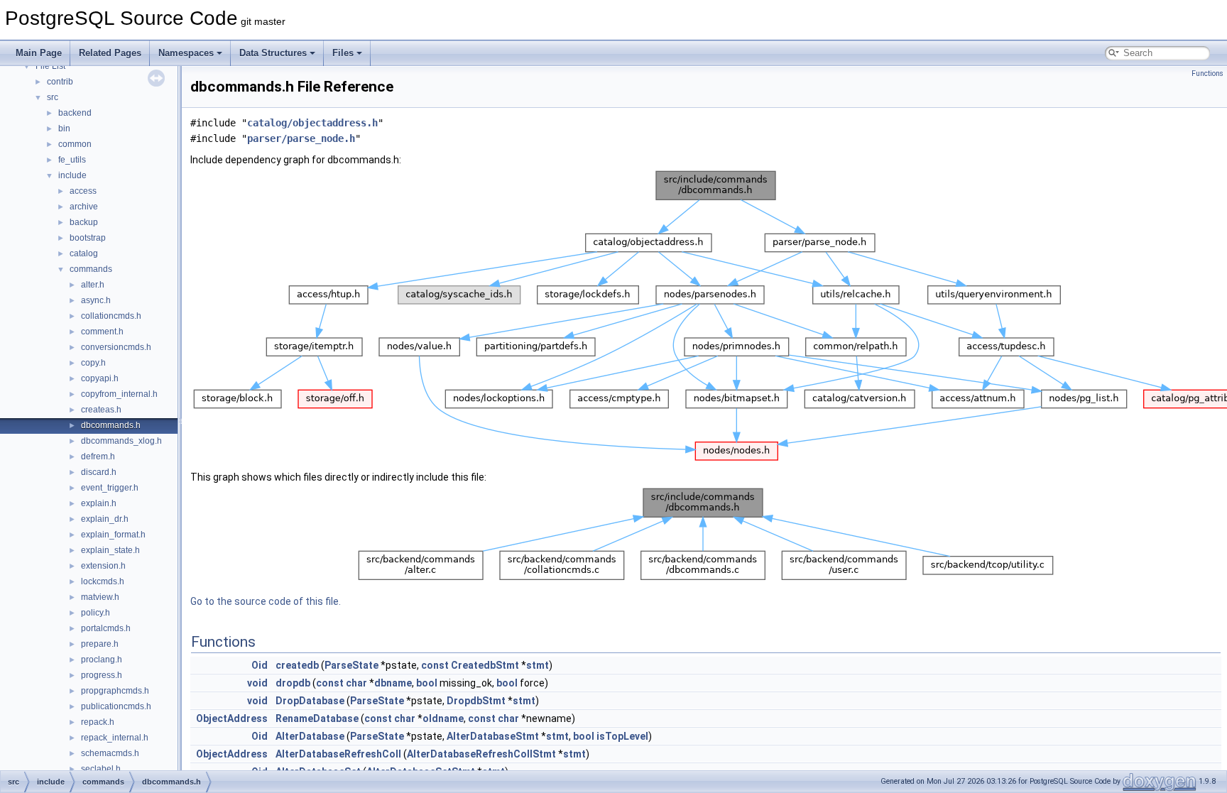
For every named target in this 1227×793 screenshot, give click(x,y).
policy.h (95, 613)
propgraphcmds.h (115, 691)
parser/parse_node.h (301, 138)
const (435, 665)
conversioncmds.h (116, 347)
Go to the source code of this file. (265, 601)
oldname (443, 718)
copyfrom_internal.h (119, 394)
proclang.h (101, 660)
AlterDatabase (310, 736)
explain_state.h (110, 550)
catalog (84, 253)
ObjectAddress (232, 718)
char (356, 683)
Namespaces (186, 53)
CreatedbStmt (485, 665)
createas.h (101, 410)
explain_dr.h (105, 519)
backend (75, 113)
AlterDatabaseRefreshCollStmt (481, 754)
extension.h (103, 566)
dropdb (293, 683)
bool (426, 683)
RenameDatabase (317, 718)
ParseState (351, 665)
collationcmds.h (111, 316)
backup (84, 222)
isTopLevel (622, 736)
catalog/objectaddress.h (312, 122)
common (75, 144)
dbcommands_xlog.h (121, 441)
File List (50, 66)
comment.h (102, 332)
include (72, 175)
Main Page (39, 53)
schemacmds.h (110, 753)
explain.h (98, 503)
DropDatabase (310, 700)
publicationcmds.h (116, 706)
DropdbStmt (476, 700)
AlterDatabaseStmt (493, 736)
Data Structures (273, 53)
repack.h (97, 722)
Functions (1207, 73)
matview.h (100, 597)
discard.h (98, 472)
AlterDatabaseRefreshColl (338, 754)
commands (91, 269)
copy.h (93, 363)
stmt (537, 665)
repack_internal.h (114, 738)
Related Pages (110, 53)
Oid (259, 665)
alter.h (92, 285)
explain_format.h (113, 535)
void (257, 683)
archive (84, 207)
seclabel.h (101, 769)
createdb (297, 665)
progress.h (101, 675)
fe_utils (72, 160)
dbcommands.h (111, 425)
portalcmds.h (106, 628)
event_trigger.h (109, 488)
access (83, 191)
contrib (60, 82)
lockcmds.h (102, 581)
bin (64, 128)
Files (343, 53)
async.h (96, 300)
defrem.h (98, 456)
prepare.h (100, 644)
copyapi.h (100, 378)
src (52, 97)
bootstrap (88, 238)
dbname (393, 683)
